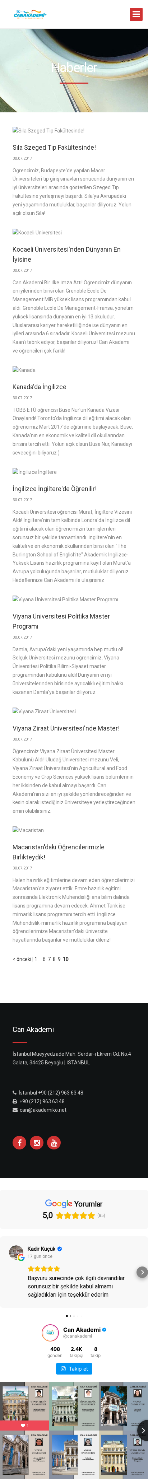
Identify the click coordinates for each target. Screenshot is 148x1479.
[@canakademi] (50, 1333)
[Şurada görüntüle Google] (16, 1252)
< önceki (22, 959)
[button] (5, 1272)
